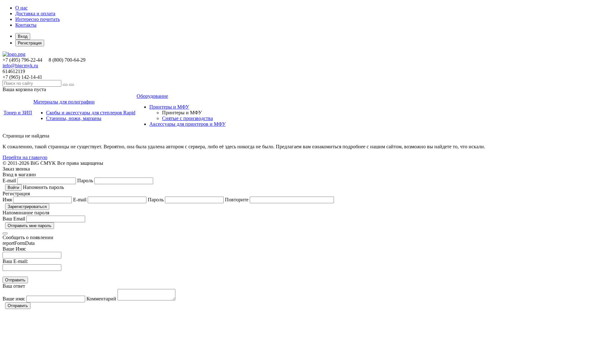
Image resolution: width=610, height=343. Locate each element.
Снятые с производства (187, 118)
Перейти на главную (25, 157)
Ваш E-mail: (15, 261)
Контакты (26, 25)
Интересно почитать (37, 19)
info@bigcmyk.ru (20, 65)
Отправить (18, 305)
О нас (21, 7)
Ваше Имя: (14, 249)
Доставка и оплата (35, 13)
